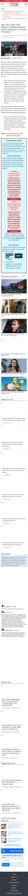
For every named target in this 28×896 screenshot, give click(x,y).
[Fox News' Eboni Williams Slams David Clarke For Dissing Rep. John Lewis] (14, 533)
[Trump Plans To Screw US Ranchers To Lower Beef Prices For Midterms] (12, 717)
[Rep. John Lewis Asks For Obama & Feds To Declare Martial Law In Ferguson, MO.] (14, 409)
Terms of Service (20, 564)
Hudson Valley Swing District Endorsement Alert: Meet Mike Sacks (15, 833)
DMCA (14, 888)
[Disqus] (14, 621)
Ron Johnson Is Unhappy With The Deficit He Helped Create (11, 782)
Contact (14, 880)
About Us (14, 877)
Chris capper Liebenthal (7, 786)
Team (14, 874)
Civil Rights (9, 133)
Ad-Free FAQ (19, 238)
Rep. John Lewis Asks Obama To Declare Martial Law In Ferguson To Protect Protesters (13, 28)
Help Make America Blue (12, 845)
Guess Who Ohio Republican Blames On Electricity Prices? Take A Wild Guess (11, 807)
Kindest (9, 259)
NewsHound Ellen (6, 732)
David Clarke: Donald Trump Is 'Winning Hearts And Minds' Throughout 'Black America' (13, 470)
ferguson (17, 133)
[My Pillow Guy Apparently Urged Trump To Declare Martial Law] (14, 509)
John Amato (6, 58)
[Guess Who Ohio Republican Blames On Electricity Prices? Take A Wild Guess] (12, 796)
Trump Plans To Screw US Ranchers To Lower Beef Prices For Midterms (11, 727)
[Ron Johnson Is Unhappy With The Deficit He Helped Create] (12, 772)
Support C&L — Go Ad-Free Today (14, 1)
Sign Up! (5, 864)
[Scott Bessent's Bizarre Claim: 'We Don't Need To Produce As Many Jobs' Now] (12, 741)
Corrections (14, 890)
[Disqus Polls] (14, 585)
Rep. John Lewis (15, 135)
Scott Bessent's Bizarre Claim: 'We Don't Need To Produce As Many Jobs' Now (11, 752)
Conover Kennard (6, 707)
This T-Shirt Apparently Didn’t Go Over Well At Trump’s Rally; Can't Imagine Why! (10, 702)
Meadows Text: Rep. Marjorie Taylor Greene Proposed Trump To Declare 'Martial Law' (12, 444)
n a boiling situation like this (16, 112)
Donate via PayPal (18, 255)
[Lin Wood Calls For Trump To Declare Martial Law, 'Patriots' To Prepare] (14, 485)
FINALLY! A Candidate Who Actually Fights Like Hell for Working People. (14, 840)
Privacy (14, 885)
